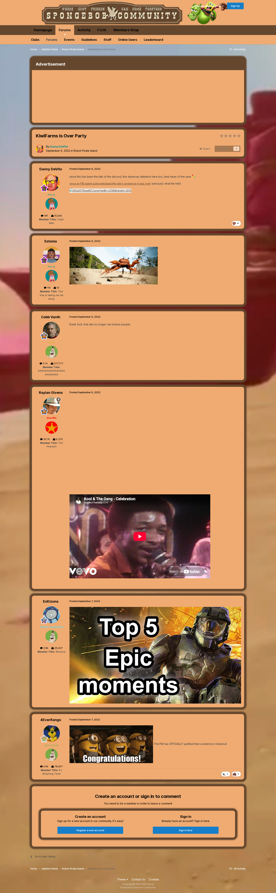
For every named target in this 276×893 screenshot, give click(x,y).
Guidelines (89, 40)
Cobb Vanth (50, 317)
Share (206, 148)
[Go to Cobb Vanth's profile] (51, 330)
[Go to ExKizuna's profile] (51, 614)
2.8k (45, 647)
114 (48, 287)
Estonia (50, 241)
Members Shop (126, 30)
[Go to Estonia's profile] (51, 254)
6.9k (45, 766)
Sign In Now (185, 830)
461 (45, 215)
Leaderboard (153, 40)
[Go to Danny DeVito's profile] (40, 149)
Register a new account (90, 830)
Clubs (35, 40)
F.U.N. (102, 30)
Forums (65, 30)
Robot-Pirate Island (85, 150)
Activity (84, 30)
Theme (122, 879)
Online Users (127, 40)
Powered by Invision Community (138, 887)
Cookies (154, 879)
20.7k (46, 439)
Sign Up (235, 5)
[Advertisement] (100, 96)
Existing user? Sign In (208, 6)
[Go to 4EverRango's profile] (51, 733)
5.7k (45, 363)
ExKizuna (50, 601)
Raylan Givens (51, 393)
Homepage (43, 30)
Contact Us (138, 879)
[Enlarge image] (100, 190)
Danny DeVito (50, 169)
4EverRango (50, 720)
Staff (107, 40)
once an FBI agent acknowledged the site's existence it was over (110, 183)
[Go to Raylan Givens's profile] (51, 405)
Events (69, 40)
